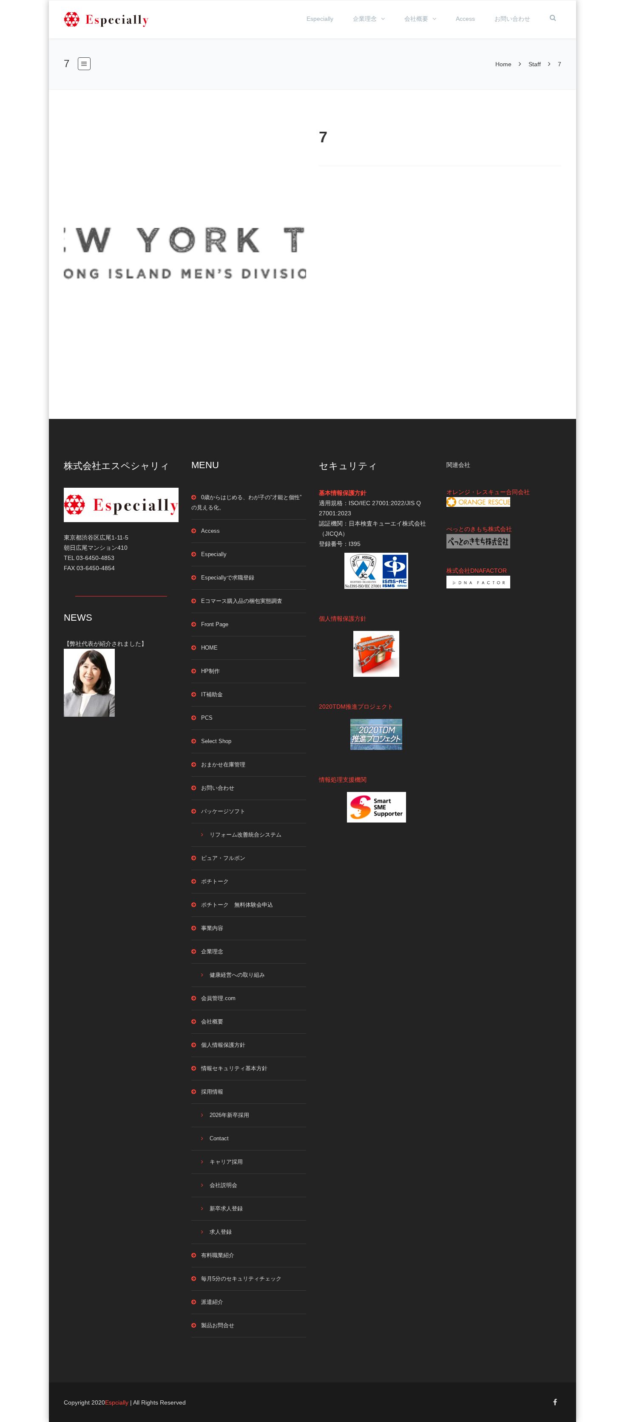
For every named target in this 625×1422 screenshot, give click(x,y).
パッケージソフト (223, 811)
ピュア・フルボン (223, 858)
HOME (209, 648)
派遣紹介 (212, 1302)
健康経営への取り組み (237, 975)
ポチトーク (215, 881)
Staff (535, 64)
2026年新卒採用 (229, 1115)
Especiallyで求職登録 (227, 577)
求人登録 (221, 1232)
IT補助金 (212, 694)
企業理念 (365, 18)
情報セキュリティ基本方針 (234, 1068)
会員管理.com (218, 998)
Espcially (116, 1402)
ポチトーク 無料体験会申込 (237, 905)
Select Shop (216, 741)
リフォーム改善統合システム (245, 834)
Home (504, 64)
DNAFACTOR (488, 570)
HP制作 (210, 671)
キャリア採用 (226, 1162)
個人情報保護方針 (223, 1045)
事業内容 (212, 928)
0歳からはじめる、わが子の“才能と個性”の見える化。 (246, 502)
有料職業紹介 (217, 1255)
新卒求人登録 (226, 1208)
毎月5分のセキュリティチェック (241, 1278)
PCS (207, 718)
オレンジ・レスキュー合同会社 (488, 492)
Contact (219, 1138)
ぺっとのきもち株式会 (476, 529)
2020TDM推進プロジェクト (356, 706)
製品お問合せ (217, 1325)
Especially (320, 18)
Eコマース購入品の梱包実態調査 (241, 601)
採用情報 (212, 1091)
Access (465, 18)
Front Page (214, 624)
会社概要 (416, 18)
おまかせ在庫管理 (223, 764)
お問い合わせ (512, 18)
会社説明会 (223, 1185)
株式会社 (458, 570)
